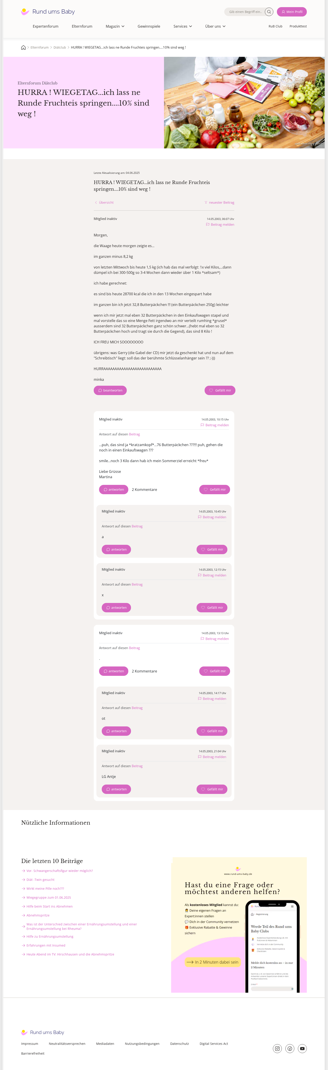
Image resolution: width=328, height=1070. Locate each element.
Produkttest (298, 26)
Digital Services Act (214, 1043)
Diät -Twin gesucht (40, 879)
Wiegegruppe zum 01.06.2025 (49, 897)
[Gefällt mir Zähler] (220, 390)
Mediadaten (105, 1043)
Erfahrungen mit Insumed (46, 945)
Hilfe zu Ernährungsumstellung (50, 936)
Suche (269, 12)
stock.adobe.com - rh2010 (308, 143)
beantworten (112, 390)
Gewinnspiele (149, 26)
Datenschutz (179, 1043)
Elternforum (82, 26)
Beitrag (134, 434)
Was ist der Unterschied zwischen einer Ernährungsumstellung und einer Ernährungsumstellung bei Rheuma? (82, 926)
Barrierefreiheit (32, 1053)
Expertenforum (45, 26)
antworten (116, 489)
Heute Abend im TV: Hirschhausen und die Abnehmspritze (70, 954)
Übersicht (106, 202)
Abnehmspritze (38, 915)
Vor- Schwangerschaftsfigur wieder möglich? (60, 871)
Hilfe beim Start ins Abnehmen (50, 906)
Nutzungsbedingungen (142, 1043)
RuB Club (275, 26)
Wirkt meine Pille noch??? (45, 888)
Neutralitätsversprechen (67, 1043)
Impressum (29, 1043)
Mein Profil (294, 12)
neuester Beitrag (221, 202)
